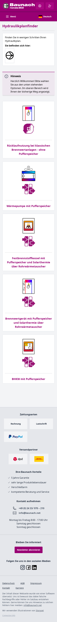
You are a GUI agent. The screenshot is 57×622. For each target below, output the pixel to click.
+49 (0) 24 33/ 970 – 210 (31, 508)
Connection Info (8, 615)
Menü (13, 16)
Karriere (20, 588)
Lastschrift (41, 423)
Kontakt (6, 588)
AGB (22, 583)
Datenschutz (8, 583)
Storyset (40, 610)
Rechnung (16, 423)
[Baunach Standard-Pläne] (9, 56)
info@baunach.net (29, 513)
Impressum (36, 583)
